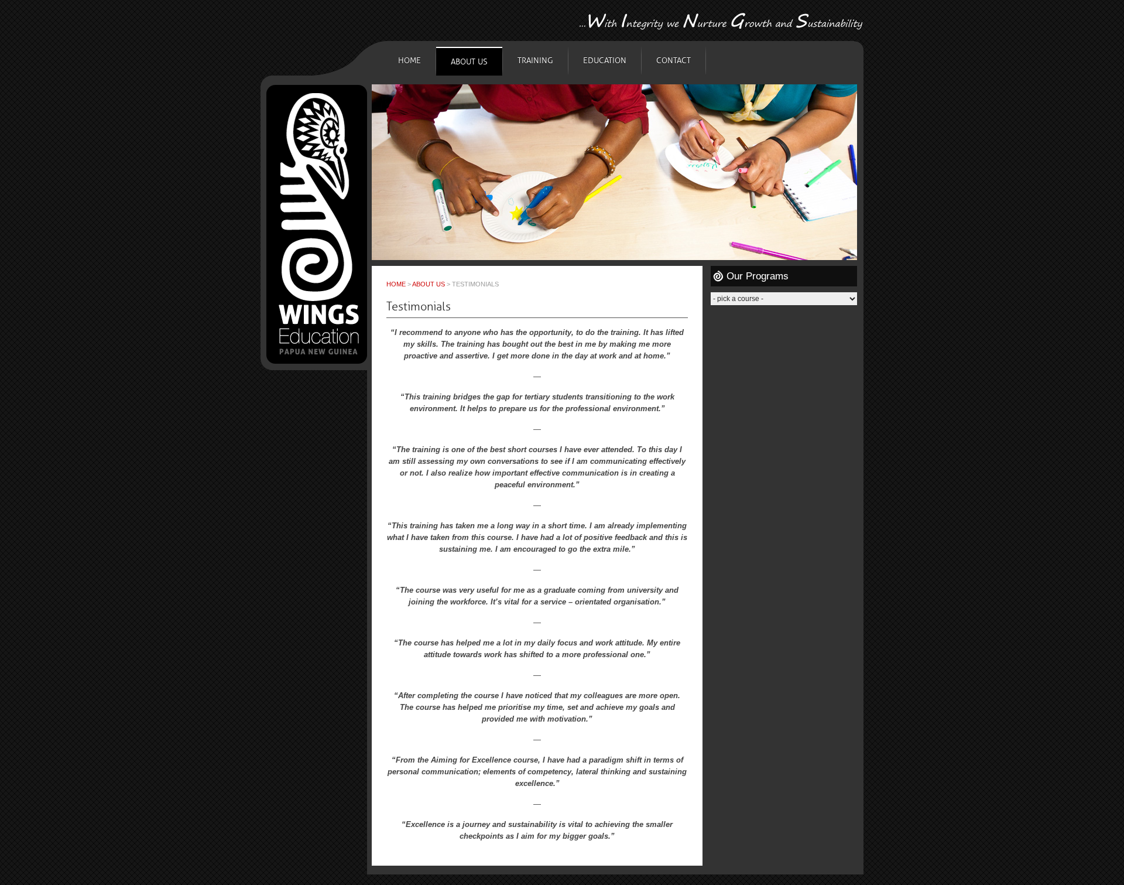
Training (535, 61)
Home (409, 61)
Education (604, 61)
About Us (469, 62)
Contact (673, 61)
